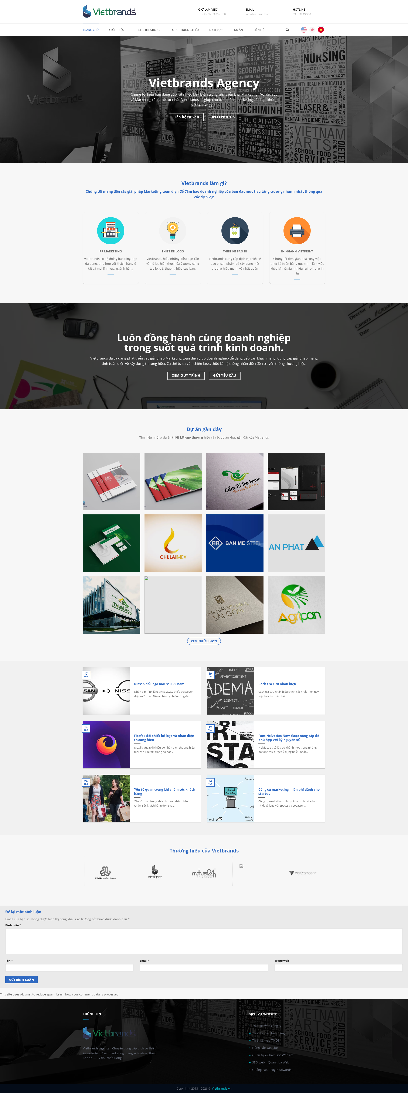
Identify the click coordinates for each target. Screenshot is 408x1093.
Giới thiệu (116, 30)
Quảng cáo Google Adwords (272, 1070)
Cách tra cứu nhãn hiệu (277, 684)
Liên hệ (259, 30)
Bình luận (13, 925)
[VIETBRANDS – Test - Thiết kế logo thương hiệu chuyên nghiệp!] (109, 11)
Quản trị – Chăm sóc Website (272, 1055)
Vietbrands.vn (222, 1088)
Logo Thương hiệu (185, 30)
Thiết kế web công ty (266, 1026)
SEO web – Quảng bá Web (270, 1062)
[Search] (287, 29)
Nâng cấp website (265, 1048)
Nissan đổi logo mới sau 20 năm (159, 684)
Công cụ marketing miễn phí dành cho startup (289, 791)
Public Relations (147, 30)
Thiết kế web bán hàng (268, 1033)
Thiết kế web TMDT (265, 1040)
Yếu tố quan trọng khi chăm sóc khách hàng (164, 791)
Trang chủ (91, 30)
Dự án (238, 30)
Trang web (282, 961)
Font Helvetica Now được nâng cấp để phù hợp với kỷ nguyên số (288, 738)
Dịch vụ (215, 30)
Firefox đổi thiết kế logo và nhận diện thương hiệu (164, 738)
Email (145, 961)
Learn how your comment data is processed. (87, 994)
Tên (9, 961)
